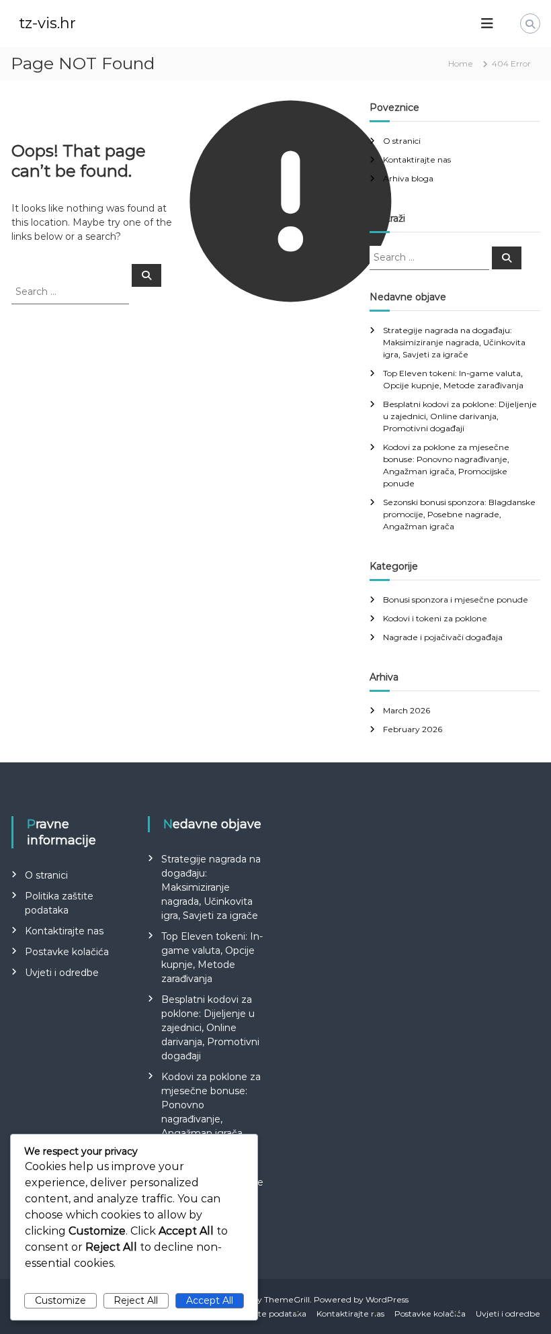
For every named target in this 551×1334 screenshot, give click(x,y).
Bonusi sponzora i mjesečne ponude (455, 599)
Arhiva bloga (408, 178)
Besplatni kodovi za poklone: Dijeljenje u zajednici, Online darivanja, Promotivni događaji (460, 416)
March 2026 (406, 710)
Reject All (136, 1300)
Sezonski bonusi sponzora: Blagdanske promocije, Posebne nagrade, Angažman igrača (459, 514)
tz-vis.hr (47, 23)
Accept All (209, 1300)
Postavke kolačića (67, 952)
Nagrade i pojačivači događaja (443, 637)
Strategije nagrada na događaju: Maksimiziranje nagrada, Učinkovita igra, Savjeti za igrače (454, 342)
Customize (60, 1300)
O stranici (402, 141)
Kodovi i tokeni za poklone (435, 618)
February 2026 (412, 729)
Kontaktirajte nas (417, 159)
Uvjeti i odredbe (62, 973)
